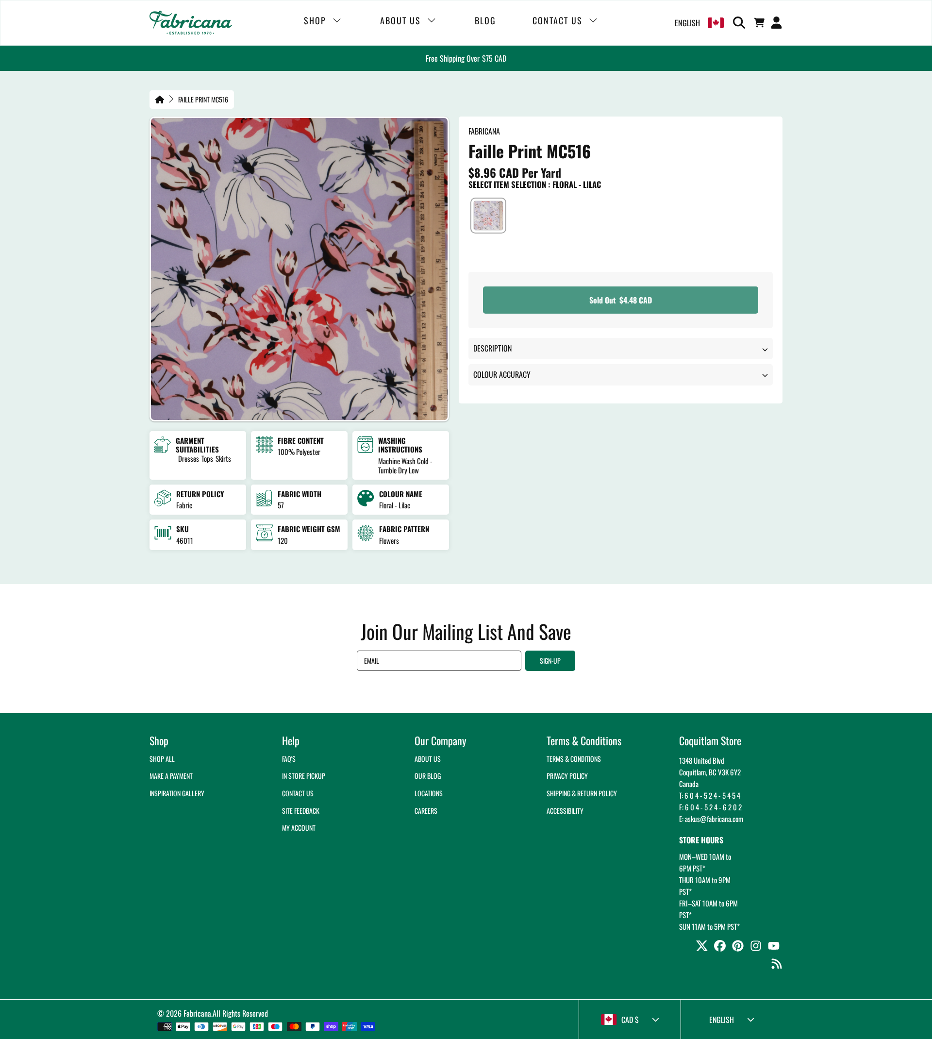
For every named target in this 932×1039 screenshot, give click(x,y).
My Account (299, 827)
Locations (429, 793)
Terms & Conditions (574, 759)
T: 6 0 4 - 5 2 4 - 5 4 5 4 (709, 795)
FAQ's (289, 759)
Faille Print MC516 (203, 99)
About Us (428, 759)
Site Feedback (300, 810)
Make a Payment (171, 776)
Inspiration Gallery (177, 793)
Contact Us (298, 793)
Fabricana (197, 1013)
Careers (426, 810)
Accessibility (565, 810)
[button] (741, 23)
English (687, 23)
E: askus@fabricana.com (711, 818)
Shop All (162, 759)
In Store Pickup (303, 776)
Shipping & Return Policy (582, 793)
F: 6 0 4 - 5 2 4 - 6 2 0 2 (710, 807)
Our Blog (428, 776)
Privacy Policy (567, 776)
